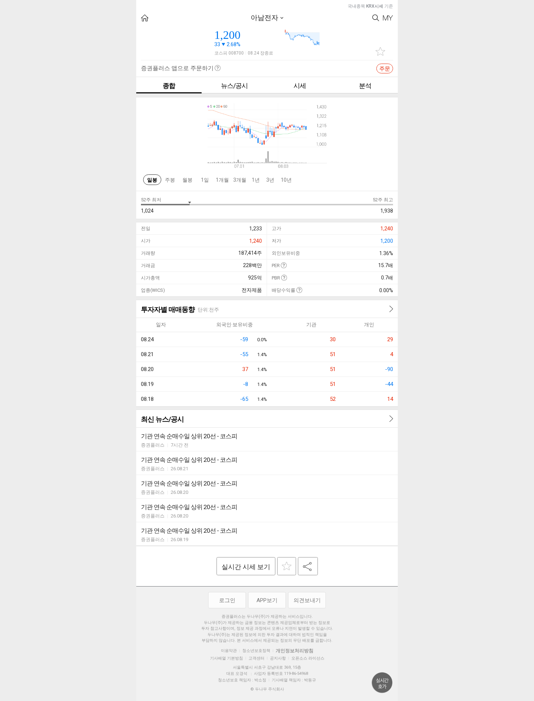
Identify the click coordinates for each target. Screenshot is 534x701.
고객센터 (256, 658)
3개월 (239, 180)
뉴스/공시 (234, 85)
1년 (256, 180)
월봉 (187, 180)
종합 (169, 85)
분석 (365, 85)
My (388, 18)
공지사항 (278, 658)
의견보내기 (307, 600)
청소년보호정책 (256, 650)
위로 (382, 683)
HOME (145, 18)
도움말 (283, 265)
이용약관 (229, 650)
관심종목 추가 (380, 51)
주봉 (170, 180)
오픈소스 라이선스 (307, 658)
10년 (286, 180)
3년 (270, 180)
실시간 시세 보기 (246, 567)
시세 (300, 85)
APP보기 (267, 600)
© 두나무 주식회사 (267, 689)
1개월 (222, 180)
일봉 (152, 180)
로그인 (227, 600)
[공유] (308, 566)
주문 (384, 68)
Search (375, 18)
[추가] (286, 566)
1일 (205, 180)
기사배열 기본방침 (226, 658)
